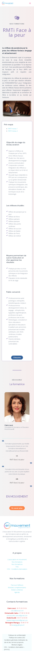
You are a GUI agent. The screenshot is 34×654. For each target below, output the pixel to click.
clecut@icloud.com (17, 611)
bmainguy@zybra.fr (18, 625)
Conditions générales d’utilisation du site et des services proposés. (15, 641)
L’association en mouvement (17, 559)
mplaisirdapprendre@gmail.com (17, 620)
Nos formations (17, 562)
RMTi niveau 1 (13, 129)
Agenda (17, 592)
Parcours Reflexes (17, 585)
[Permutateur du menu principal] (30, 3)
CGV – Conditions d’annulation (17, 569)
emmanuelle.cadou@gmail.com (17, 615)
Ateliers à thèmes (17, 590)
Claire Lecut (9, 425)
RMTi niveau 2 (13, 131)
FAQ (17, 567)
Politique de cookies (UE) (17, 637)
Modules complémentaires (17, 587)
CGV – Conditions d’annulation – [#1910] (14, 648)
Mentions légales (17, 645)
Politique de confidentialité (17, 635)
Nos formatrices (17, 564)
